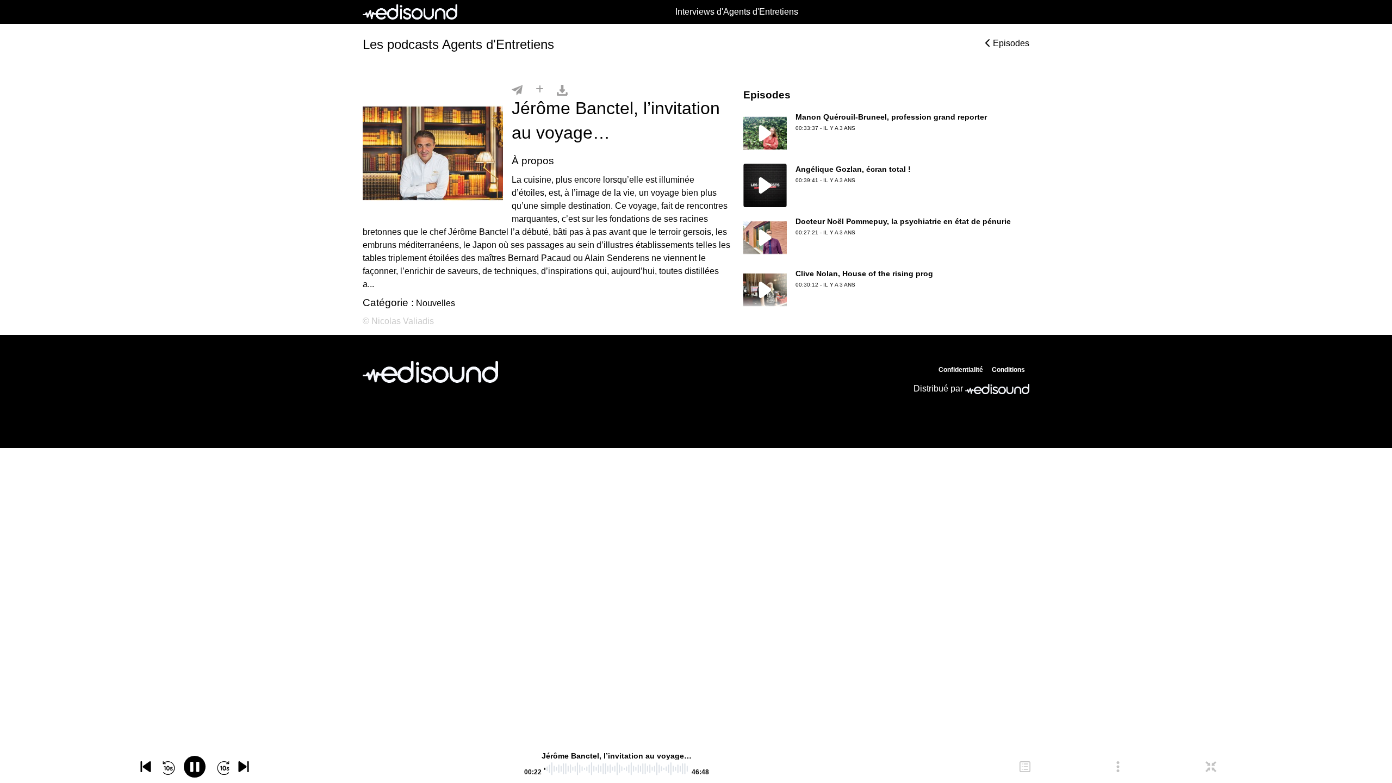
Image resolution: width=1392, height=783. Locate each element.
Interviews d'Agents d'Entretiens (736, 11)
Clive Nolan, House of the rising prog (864, 273)
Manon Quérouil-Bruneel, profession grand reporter (891, 117)
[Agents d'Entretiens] (430, 372)
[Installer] (540, 89)
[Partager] (517, 89)
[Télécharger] (562, 89)
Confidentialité (961, 370)
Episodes (1010, 43)
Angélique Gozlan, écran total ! (853, 169)
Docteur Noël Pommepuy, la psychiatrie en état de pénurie (903, 221)
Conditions (1008, 370)
